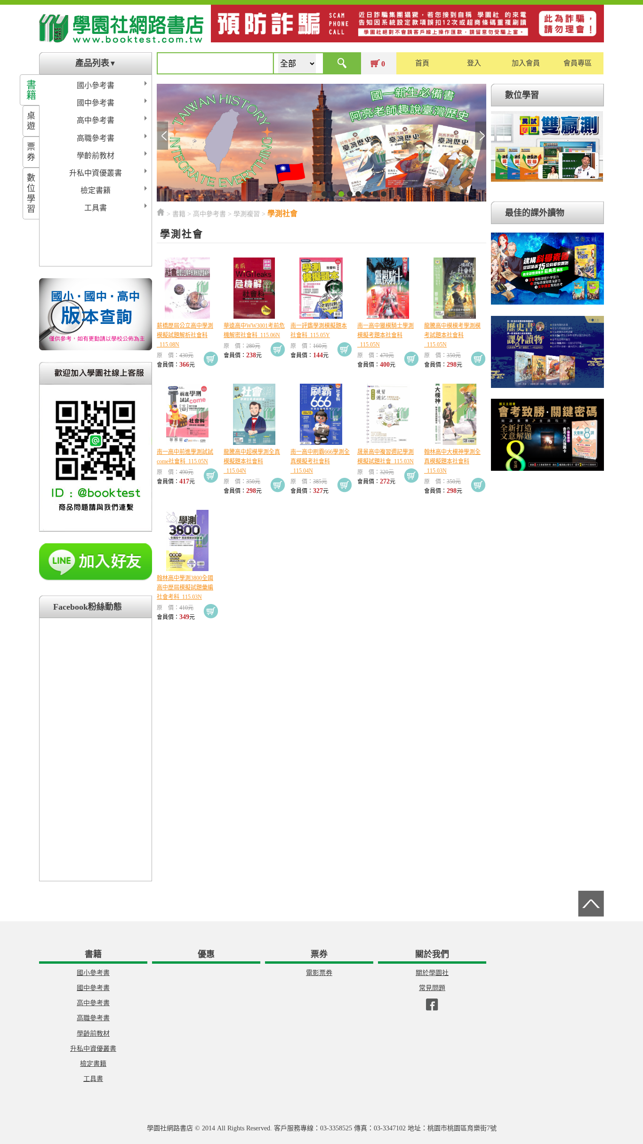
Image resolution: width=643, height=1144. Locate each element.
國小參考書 (95, 85)
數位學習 (31, 193)
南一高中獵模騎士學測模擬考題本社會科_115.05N (385, 335)
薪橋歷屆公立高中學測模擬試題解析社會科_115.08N (185, 335)
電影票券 (319, 972)
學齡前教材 (95, 156)
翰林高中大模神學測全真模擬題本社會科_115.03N (452, 461)
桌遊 (31, 121)
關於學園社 (432, 972)
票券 (31, 152)
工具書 (95, 208)
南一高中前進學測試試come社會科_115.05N (185, 457)
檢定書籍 (95, 190)
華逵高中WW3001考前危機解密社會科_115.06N (254, 330)
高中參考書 (95, 120)
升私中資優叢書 (95, 173)
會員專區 (577, 63)
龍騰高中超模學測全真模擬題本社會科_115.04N (252, 461)
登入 (474, 63)
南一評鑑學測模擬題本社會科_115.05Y (318, 330)
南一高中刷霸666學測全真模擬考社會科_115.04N (320, 461)
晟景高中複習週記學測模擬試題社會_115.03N (385, 457)
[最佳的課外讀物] (547, 304)
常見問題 (432, 987)
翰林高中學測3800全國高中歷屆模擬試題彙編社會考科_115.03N (185, 587)
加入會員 (526, 63)
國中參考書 (95, 103)
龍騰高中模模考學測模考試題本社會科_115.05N (452, 335)
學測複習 (246, 214)
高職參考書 (95, 138)
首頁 (422, 63)
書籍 (31, 90)
